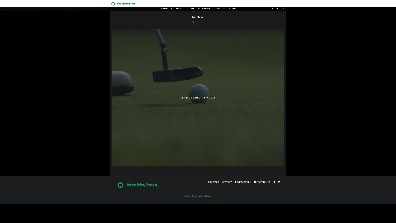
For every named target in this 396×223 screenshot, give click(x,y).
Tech (178, 8)
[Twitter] (277, 9)
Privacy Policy (262, 182)
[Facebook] (275, 182)
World (232, 8)
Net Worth (204, 8)
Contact (227, 182)
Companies (219, 8)
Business (165, 8)
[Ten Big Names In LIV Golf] (198, 97)
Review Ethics (243, 182)
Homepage (213, 182)
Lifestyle (189, 8)
